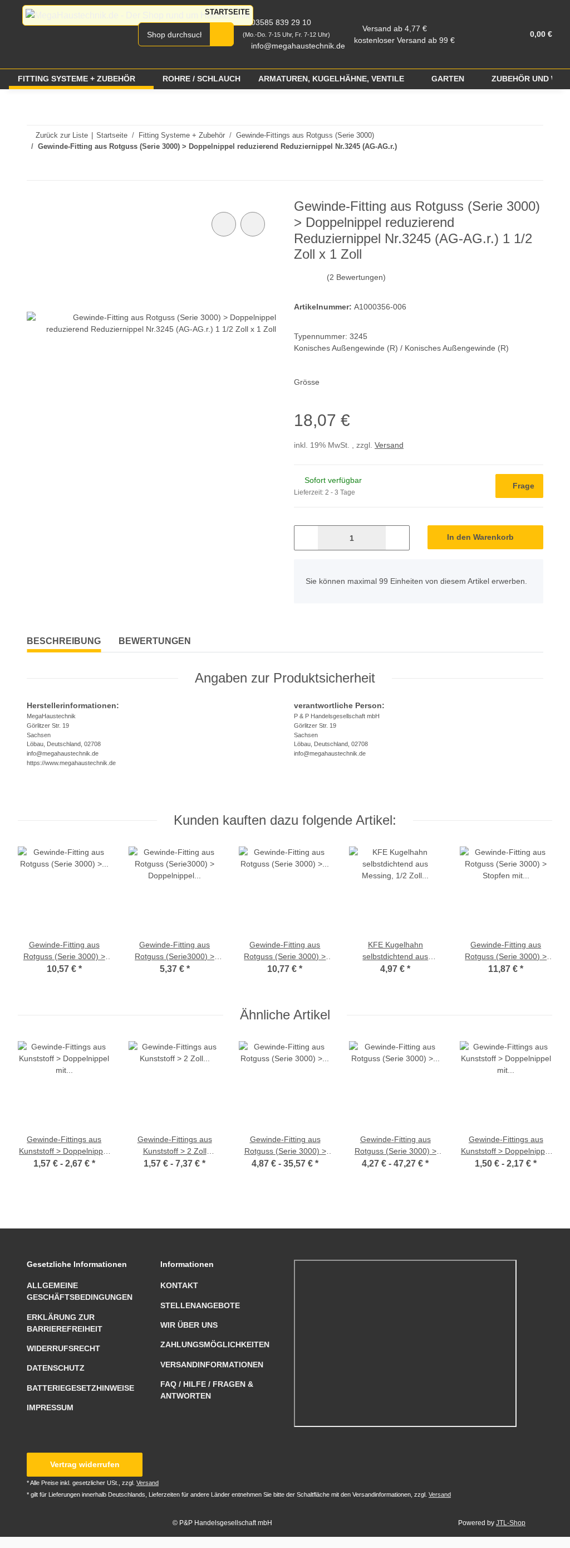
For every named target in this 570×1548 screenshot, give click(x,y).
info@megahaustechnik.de (298, 45)
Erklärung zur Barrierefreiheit (64, 1323)
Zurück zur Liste (62, 135)
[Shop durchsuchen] (222, 34)
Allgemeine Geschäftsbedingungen (79, 1291)
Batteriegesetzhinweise (80, 1387)
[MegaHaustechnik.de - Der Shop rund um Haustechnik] (137, 15)
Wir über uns (189, 1324)
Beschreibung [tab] (64, 641)
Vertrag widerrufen (85, 1464)
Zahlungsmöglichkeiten (214, 1344)
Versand (389, 445)
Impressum (50, 1407)
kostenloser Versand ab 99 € (404, 40)
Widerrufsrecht (63, 1348)
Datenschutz (56, 1367)
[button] (471, 34)
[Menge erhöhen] (397, 538)
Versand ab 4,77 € (394, 28)
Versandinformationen (211, 1364)
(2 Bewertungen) (356, 277)
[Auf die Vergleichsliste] (224, 224)
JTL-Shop (510, 1523)
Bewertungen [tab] (155, 641)
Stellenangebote (200, 1305)
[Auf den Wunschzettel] (252, 224)
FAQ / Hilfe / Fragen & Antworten (206, 1390)
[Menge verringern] (306, 538)
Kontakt (179, 1285)
